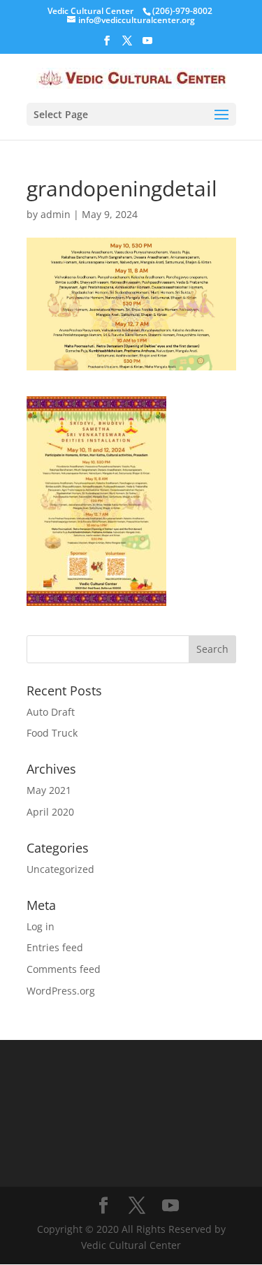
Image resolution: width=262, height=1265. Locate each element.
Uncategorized (60, 869)
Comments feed (64, 969)
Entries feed (55, 947)
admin (56, 214)
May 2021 (49, 790)
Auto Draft (51, 711)
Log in (40, 926)
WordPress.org (61, 990)
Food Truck (52, 732)
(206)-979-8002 (182, 11)
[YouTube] (147, 45)
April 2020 (50, 811)
